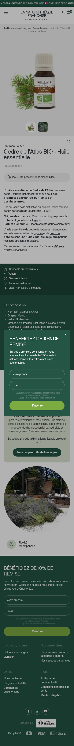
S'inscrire (37, 405)
